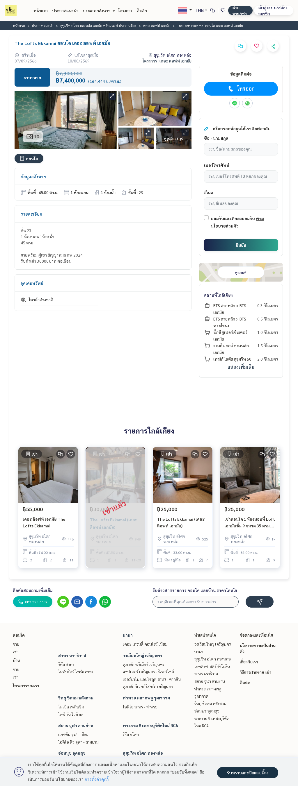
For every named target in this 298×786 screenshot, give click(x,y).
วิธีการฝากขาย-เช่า (255, 672)
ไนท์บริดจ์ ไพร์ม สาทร (75, 671)
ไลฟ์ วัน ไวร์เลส (70, 714)
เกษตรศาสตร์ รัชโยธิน (212, 666)
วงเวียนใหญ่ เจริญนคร (142, 655)
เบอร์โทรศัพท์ (216, 165)
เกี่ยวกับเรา (249, 661)
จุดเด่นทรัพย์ (32, 283)
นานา (128, 635)
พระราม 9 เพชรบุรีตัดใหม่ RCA (150, 725)
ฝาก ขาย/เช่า (240, 10)
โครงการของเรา (26, 685)
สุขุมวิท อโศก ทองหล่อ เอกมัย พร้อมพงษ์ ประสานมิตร (98, 25)
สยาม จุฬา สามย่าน (75, 725)
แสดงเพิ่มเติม (241, 367)
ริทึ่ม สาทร (66, 664)
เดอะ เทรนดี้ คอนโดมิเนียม (145, 644)
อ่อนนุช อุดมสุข (72, 752)
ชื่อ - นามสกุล (216, 138)
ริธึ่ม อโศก (131, 734)
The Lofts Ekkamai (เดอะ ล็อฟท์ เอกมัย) (181, 522)
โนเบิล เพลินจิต (71, 706)
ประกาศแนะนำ (65, 10)
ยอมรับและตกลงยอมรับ (233, 218)
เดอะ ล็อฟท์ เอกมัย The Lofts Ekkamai (44, 522)
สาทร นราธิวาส (72, 655)
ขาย (16, 644)
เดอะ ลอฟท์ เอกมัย (156, 25)
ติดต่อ (142, 10)
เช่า (15, 651)
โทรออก (246, 88)
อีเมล (208, 192)
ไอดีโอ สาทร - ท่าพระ (140, 706)
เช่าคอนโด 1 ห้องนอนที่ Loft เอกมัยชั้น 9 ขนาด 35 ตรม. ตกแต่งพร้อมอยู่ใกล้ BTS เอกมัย (249, 522)
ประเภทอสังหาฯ (97, 10)
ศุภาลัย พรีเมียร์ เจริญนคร (143, 664)
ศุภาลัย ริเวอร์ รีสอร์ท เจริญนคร (148, 686)
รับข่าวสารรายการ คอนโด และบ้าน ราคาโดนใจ (194, 590)
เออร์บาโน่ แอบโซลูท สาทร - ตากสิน (152, 679)
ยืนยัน (241, 245)
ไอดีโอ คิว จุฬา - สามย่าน (78, 741)
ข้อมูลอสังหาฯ (33, 176)
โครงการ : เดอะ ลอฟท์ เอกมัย (167, 60)
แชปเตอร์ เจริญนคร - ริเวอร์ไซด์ (148, 671)
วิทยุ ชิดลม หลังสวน (75, 697)
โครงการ (125, 10)
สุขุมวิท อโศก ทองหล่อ (143, 752)
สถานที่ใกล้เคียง (218, 295)
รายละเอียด (31, 213)
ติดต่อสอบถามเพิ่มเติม (33, 590)
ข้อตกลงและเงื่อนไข (256, 635)
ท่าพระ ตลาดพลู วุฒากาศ (146, 697)
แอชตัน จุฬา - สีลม (73, 734)
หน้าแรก (40, 10)
